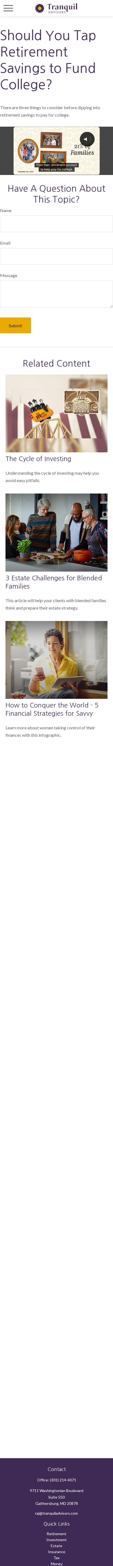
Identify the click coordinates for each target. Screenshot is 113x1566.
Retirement (56, 1533)
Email (5, 242)
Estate (56, 1545)
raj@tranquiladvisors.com (56, 1513)
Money (57, 1563)
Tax (56, 1557)
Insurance (56, 1551)
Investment (56, 1539)
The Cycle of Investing (38, 458)
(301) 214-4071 (63, 1480)
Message (8, 275)
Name (6, 210)
